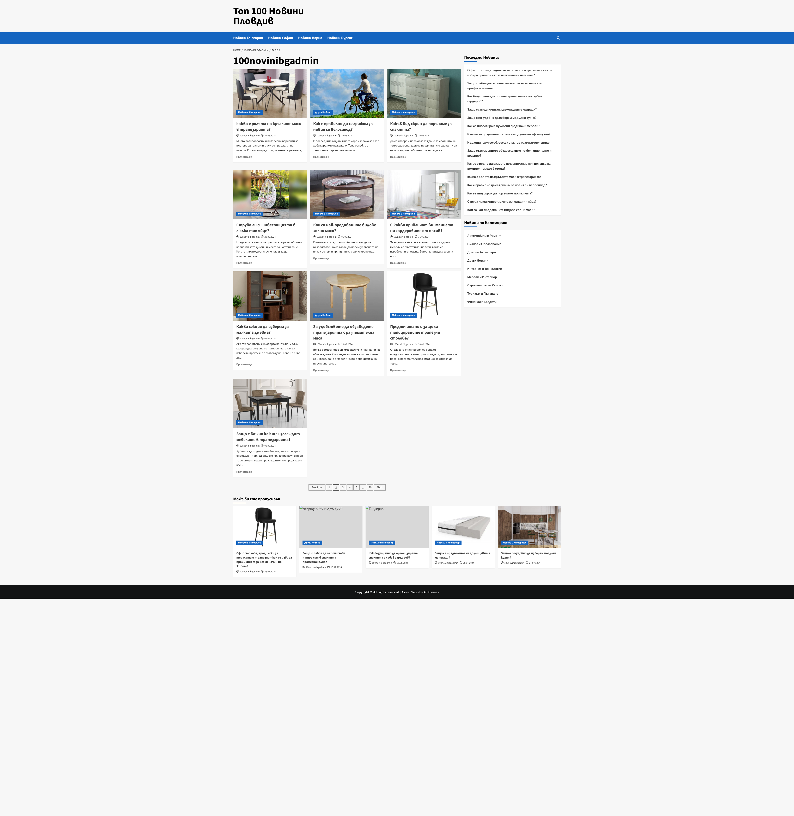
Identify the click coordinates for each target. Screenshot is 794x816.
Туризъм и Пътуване (482, 293)
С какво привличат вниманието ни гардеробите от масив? (421, 228)
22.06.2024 (347, 135)
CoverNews (410, 592)
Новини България (248, 38)
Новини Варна (310, 38)
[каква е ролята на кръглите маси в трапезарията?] (270, 93)
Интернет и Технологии (484, 268)
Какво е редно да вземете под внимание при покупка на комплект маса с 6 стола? (508, 166)
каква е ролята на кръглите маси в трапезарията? (268, 126)
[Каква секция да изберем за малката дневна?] (270, 295)
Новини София (280, 38)
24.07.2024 (534, 563)
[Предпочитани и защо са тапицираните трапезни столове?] (424, 295)
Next (380, 487)
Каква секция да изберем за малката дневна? (262, 329)
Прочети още (244, 156)
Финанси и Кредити (481, 302)
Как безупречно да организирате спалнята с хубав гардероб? (504, 98)
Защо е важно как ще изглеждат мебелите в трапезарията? (268, 437)
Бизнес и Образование (484, 244)
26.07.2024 (468, 563)
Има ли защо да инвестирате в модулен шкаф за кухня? (508, 134)
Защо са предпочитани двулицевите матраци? (502, 109)
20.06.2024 (423, 135)
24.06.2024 (270, 135)
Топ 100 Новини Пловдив (268, 16)
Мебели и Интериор (249, 112)
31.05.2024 (423, 237)
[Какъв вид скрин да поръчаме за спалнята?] (424, 93)
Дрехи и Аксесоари (481, 252)
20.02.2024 (423, 344)
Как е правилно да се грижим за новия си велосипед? (343, 126)
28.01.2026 (270, 571)
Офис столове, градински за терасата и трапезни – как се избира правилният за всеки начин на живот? (509, 72)
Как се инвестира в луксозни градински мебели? (503, 126)
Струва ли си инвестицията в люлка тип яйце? (265, 228)
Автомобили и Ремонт (484, 235)
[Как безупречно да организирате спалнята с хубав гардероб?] (397, 527)
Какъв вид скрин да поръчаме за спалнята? (499, 193)
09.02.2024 (270, 446)
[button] (558, 38)
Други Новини (323, 112)
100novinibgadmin (250, 135)
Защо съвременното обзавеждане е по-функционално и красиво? (509, 153)
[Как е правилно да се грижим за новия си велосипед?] (347, 93)
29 (370, 487)
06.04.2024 (270, 338)
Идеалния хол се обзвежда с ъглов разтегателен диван (508, 142)
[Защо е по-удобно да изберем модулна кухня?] (529, 527)
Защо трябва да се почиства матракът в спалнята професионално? (504, 85)
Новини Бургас (340, 38)
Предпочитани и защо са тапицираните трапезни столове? (415, 332)
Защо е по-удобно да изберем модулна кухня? (501, 117)
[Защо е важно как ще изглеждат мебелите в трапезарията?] (270, 403)
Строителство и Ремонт (485, 285)
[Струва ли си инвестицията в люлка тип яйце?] (270, 194)
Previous (317, 487)
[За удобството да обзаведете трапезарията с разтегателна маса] (347, 295)
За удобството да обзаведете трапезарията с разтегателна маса (343, 332)
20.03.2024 (347, 344)
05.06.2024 (347, 237)
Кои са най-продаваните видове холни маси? (501, 210)
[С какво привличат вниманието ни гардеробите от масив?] (424, 194)
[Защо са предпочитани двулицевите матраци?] (463, 527)
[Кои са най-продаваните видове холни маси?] (347, 194)
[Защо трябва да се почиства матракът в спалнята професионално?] (330, 527)
